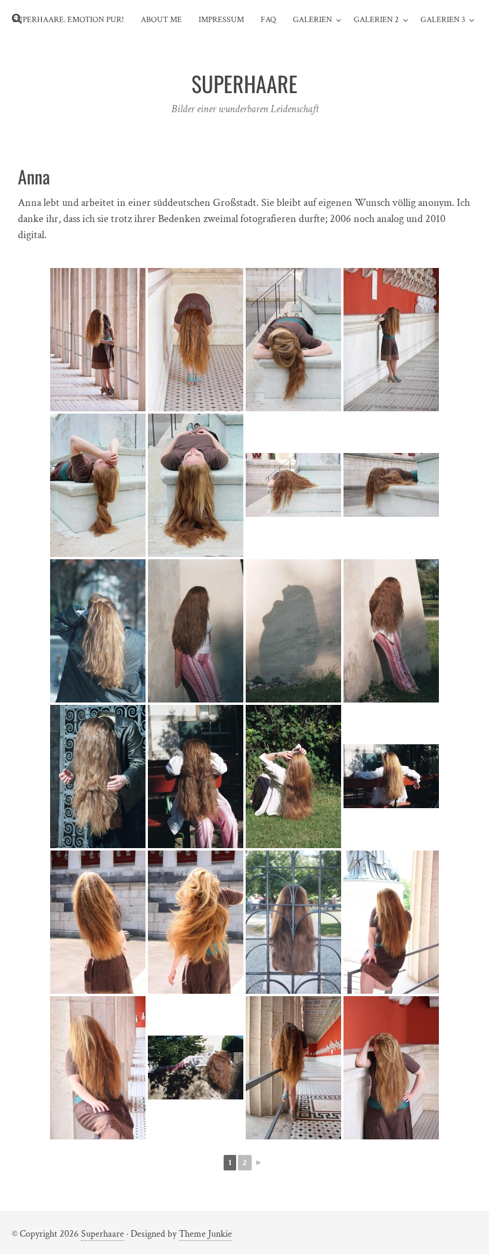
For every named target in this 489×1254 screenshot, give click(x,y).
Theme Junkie (205, 1234)
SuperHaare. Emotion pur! (68, 19)
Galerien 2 (376, 19)
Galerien (312, 19)
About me (161, 19)
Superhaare (102, 1234)
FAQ (268, 19)
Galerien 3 (442, 19)
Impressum (221, 19)
